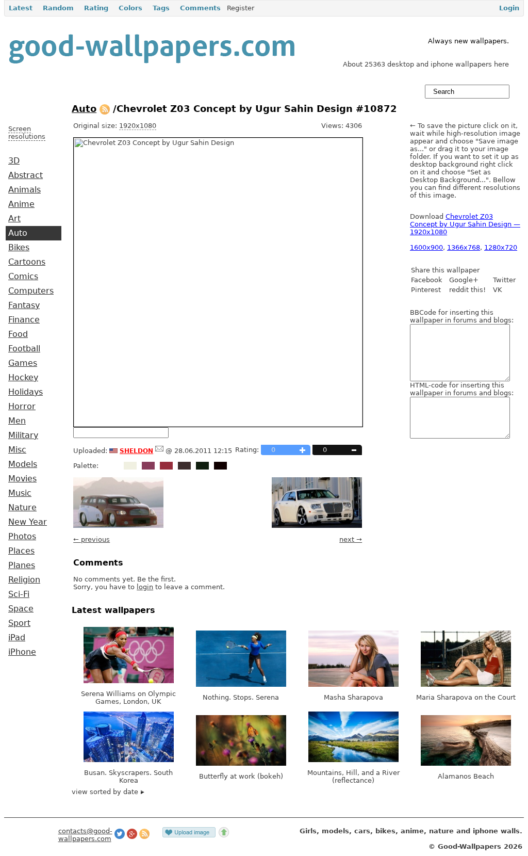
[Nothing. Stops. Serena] (241, 684)
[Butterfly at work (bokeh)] (241, 763)
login (145, 587)
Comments (200, 8)
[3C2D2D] (184, 466)
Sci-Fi (18, 594)
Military (23, 435)
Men (17, 421)
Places (21, 551)
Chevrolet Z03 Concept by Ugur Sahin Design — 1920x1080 (465, 224)
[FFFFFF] (112, 466)
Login (509, 8)
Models (22, 464)
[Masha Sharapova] (353, 684)
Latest (20, 8)
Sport (19, 623)
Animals (24, 190)
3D (14, 161)
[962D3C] (166, 466)
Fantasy (24, 305)
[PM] (159, 451)
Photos (22, 536)
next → (350, 539)
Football (24, 348)
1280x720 (500, 247)
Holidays (25, 392)
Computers (31, 291)
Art (14, 218)
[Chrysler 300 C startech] (317, 525)
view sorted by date (106, 792)
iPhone (22, 652)
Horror (22, 406)
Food (18, 334)
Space (21, 608)
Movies (22, 478)
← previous (91, 539)
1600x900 (426, 247)
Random (58, 8)
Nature (22, 507)
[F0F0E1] (130, 466)
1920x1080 (137, 126)
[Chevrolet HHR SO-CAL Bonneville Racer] (118, 525)
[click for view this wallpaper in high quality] (218, 424)
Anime (21, 204)
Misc (17, 450)
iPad (16, 637)
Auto (17, 233)
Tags (161, 8)
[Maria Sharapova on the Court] (466, 684)
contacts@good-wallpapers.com (85, 835)
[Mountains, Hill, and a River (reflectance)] (353, 760)
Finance (24, 320)
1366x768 (463, 247)
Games (22, 363)
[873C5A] (148, 466)
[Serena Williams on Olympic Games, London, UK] (129, 681)
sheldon (136, 450)
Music (19, 493)
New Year (27, 522)
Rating (96, 8)
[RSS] (105, 108)
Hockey (23, 377)
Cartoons (26, 262)
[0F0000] (220, 466)
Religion (24, 580)
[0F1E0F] (202, 466)
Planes (21, 565)
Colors (130, 8)
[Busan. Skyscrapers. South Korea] (129, 760)
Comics (23, 276)
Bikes (18, 247)
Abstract (25, 175)
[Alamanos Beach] (466, 763)
